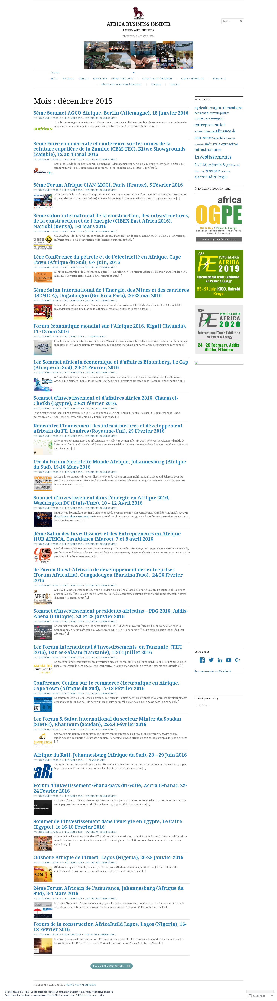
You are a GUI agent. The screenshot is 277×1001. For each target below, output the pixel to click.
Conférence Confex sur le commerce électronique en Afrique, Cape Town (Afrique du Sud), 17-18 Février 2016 (106, 685)
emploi (218, 118)
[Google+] (238, 660)
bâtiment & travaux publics (212, 113)
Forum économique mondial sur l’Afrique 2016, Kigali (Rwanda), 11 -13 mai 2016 (110, 328)
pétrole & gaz (221, 164)
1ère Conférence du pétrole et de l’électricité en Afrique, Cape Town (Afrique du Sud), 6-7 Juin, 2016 (107, 259)
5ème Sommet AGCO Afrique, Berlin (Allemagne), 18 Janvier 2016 (111, 113)
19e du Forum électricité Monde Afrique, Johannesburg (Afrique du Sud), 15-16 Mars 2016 (110, 464)
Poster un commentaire (101, 118)
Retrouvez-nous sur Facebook (213, 671)
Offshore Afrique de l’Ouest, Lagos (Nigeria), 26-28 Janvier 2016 (108, 857)
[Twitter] (211, 660)
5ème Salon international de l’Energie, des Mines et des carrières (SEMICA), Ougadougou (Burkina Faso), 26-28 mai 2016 (111, 292)
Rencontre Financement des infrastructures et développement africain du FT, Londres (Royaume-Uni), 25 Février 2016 (108, 428)
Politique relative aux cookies (90, 995)
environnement (206, 131)
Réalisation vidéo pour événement (122, 84)
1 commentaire (95, 336)
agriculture (204, 108)
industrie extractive (221, 144)
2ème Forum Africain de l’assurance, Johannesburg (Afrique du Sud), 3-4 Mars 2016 (109, 891)
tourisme (200, 171)
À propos (156, 84)
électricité (203, 177)
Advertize (68, 78)
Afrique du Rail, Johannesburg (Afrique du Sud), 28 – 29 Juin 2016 (110, 755)
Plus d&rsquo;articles (108, 965)
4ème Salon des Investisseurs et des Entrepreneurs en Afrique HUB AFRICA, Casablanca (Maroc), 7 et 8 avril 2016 (107, 536)
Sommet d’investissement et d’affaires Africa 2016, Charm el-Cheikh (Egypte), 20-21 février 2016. (106, 400)
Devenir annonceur (192, 78)
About (54, 78)
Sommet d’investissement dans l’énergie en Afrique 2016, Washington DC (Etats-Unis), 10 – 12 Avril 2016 (101, 500)
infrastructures (208, 150)
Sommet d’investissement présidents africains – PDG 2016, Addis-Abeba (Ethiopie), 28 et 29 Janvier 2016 (111, 613)
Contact (84, 78)
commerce (204, 118)
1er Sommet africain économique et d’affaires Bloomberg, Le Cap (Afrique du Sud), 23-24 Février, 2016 (111, 364)
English (55, 72)
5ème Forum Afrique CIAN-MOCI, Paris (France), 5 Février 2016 (108, 185)
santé (236, 165)
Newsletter (100, 78)
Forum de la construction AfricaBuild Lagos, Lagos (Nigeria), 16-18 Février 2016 (110, 927)
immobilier (220, 138)
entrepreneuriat (210, 124)
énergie (220, 177)
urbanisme (225, 171)
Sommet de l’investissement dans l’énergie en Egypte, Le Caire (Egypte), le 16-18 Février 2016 (108, 824)
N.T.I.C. (202, 164)
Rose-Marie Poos (48, 118)
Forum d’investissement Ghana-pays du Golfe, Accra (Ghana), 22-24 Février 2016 (110, 788)
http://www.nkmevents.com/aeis (74, 516)
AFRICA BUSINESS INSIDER (139, 24)
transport (213, 171)
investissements (213, 157)
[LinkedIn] (220, 660)
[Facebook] (202, 660)
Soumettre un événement (157, 78)
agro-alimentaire (227, 108)
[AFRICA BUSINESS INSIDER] (138, 55)
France (70, 985)
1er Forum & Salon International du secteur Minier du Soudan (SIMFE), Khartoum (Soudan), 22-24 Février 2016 (107, 721)
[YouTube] (229, 660)
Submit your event (122, 78)
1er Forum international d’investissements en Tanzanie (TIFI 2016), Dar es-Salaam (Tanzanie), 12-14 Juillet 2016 (108, 649)
